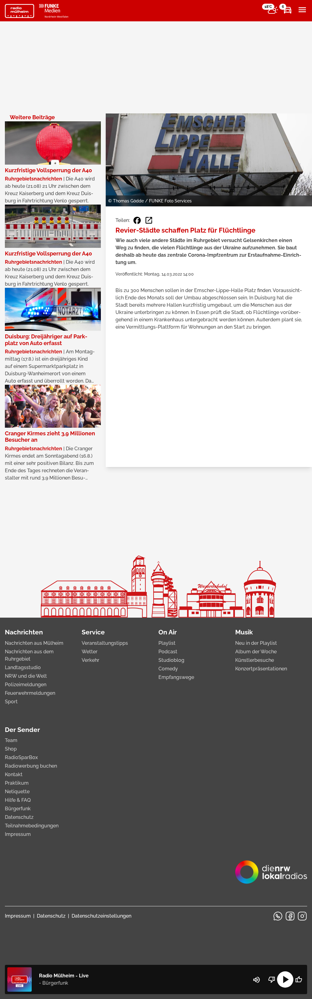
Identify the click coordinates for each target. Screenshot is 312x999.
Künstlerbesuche (254, 660)
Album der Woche (256, 652)
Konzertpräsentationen (261, 669)
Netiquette (17, 791)
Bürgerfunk (18, 809)
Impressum (18, 834)
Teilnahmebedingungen (31, 826)
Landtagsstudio (23, 667)
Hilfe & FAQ (18, 800)
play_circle (285, 979)
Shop (11, 749)
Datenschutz (19, 817)
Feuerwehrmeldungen (30, 693)
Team (11, 740)
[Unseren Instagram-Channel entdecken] (302, 916)
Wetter (90, 652)
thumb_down (271, 979)
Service (93, 632)
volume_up (256, 980)
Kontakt (14, 774)
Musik (244, 632)
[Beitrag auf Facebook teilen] (137, 220)
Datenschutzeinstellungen (101, 916)
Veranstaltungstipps (105, 643)
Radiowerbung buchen (31, 766)
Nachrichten (24, 632)
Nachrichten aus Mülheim (34, 643)
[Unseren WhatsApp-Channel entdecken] (278, 916)
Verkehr (90, 660)
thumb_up (298, 979)
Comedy (168, 669)
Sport (11, 702)
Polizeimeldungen (25, 684)
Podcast (167, 652)
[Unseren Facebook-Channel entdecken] (290, 916)
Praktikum (17, 783)
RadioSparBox (21, 757)
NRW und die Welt (26, 676)
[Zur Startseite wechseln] (19, 11)
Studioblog (171, 660)
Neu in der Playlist (256, 643)
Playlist (167, 643)
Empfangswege (176, 677)
